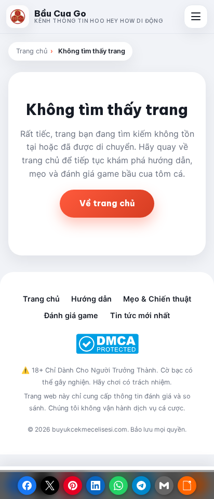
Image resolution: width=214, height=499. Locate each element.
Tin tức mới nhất (140, 315)
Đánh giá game (71, 315)
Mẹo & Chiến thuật (157, 298)
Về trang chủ (107, 203)
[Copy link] (187, 485)
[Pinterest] (72, 485)
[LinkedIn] (95, 485)
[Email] (164, 485)
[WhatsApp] (118, 485)
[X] (50, 485)
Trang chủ (31, 51)
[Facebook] (27, 485)
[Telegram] (141, 485)
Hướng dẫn (91, 298)
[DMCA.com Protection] (107, 344)
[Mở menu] (196, 16)
